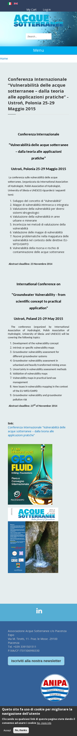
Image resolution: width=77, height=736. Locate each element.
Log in (47, 9)
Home (4, 58)
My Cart (31, 9)
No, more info (44, 723)
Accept (7, 730)
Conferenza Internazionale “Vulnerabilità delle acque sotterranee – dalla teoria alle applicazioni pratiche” (37, 431)
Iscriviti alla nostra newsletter (36, 661)
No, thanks (21, 730)
